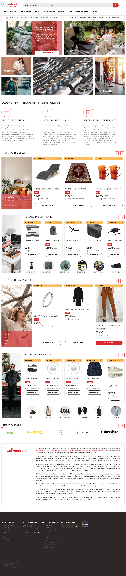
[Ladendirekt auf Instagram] (67, 526)
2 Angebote (99, 158)
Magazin (96, 12)
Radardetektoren (49, 547)
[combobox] (80, 5)
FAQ (5, 537)
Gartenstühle (47, 527)
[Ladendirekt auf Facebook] (63, 526)
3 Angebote (99, 286)
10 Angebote (112, 222)
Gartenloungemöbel (50, 530)
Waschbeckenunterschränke (52, 542)
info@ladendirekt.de (7, 565)
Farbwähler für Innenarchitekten (26, 525)
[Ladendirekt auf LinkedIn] (76, 526)
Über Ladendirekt (9, 525)
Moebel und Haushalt (8, 12)
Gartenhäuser (48, 525)
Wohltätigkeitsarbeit (9, 540)
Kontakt (6, 535)
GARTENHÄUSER (9, 197)
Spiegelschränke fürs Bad (51, 545)
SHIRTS (6, 340)
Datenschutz (7, 530)
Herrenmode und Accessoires (78, 12)
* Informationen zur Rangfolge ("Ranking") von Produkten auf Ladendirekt (19, 567)
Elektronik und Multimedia (30, 12)
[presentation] (117, 153)
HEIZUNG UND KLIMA (10, 206)
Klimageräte (47, 537)
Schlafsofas (47, 535)
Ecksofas (46, 532)
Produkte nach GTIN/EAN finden (29, 529)
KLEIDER (6, 338)
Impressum (7, 527)
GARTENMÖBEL (9, 200)
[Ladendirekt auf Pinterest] (72, 526)
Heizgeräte (47, 540)
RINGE (6, 343)
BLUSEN (6, 335)
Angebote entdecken (47, 53)
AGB (5, 532)
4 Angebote (49, 222)
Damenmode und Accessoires (54, 12)
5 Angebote (29, 222)
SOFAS (6, 203)
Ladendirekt (11, 5)
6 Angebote (69, 158)
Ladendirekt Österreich (31, 532)
